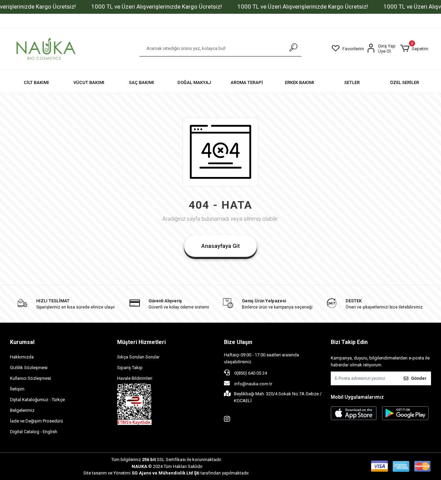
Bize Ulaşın (238, 342)
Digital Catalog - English (33, 431)
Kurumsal (22, 342)
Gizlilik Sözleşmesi (29, 367)
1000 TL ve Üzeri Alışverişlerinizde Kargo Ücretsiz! (156, 6)
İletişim (17, 389)
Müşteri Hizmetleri (141, 342)
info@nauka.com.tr (253, 383)
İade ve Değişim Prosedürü (36, 421)
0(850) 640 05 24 (250, 373)
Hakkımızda (22, 356)
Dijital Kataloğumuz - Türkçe (37, 399)
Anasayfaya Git (220, 246)
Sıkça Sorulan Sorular (138, 356)
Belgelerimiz (22, 410)
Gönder (419, 378)
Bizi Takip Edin (349, 342)
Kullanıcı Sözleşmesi (30, 378)
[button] (414, 48)
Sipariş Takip (130, 367)
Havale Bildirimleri (134, 378)
